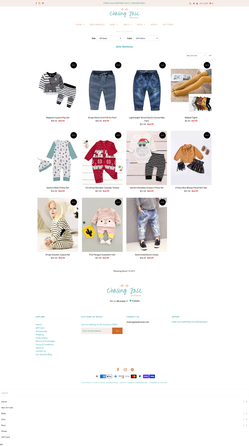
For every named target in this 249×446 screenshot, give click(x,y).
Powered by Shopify (158, 383)
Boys (139, 24)
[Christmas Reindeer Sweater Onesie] (102, 158)
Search (39, 324)
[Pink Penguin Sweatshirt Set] (102, 225)
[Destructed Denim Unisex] (146, 225)
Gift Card (168, 24)
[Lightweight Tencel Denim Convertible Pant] (146, 88)
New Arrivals (97, 24)
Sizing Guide (41, 331)
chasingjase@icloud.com (137, 322)
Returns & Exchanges (45, 341)
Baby (112, 24)
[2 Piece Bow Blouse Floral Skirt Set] (191, 158)
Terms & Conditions (45, 344)
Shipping (40, 334)
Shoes (153, 24)
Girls (126, 24)
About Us (40, 347)
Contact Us (41, 351)
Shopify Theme (126, 383)
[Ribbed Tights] (191, 88)
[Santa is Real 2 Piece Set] (57, 158)
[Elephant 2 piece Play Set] (57, 88)
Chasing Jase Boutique (108, 383)
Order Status (42, 338)
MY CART (206, 3)
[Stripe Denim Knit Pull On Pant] (102, 88)
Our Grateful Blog (44, 354)
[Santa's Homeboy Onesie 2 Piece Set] (146, 158)
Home (79, 24)
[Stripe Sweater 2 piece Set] (57, 225)
